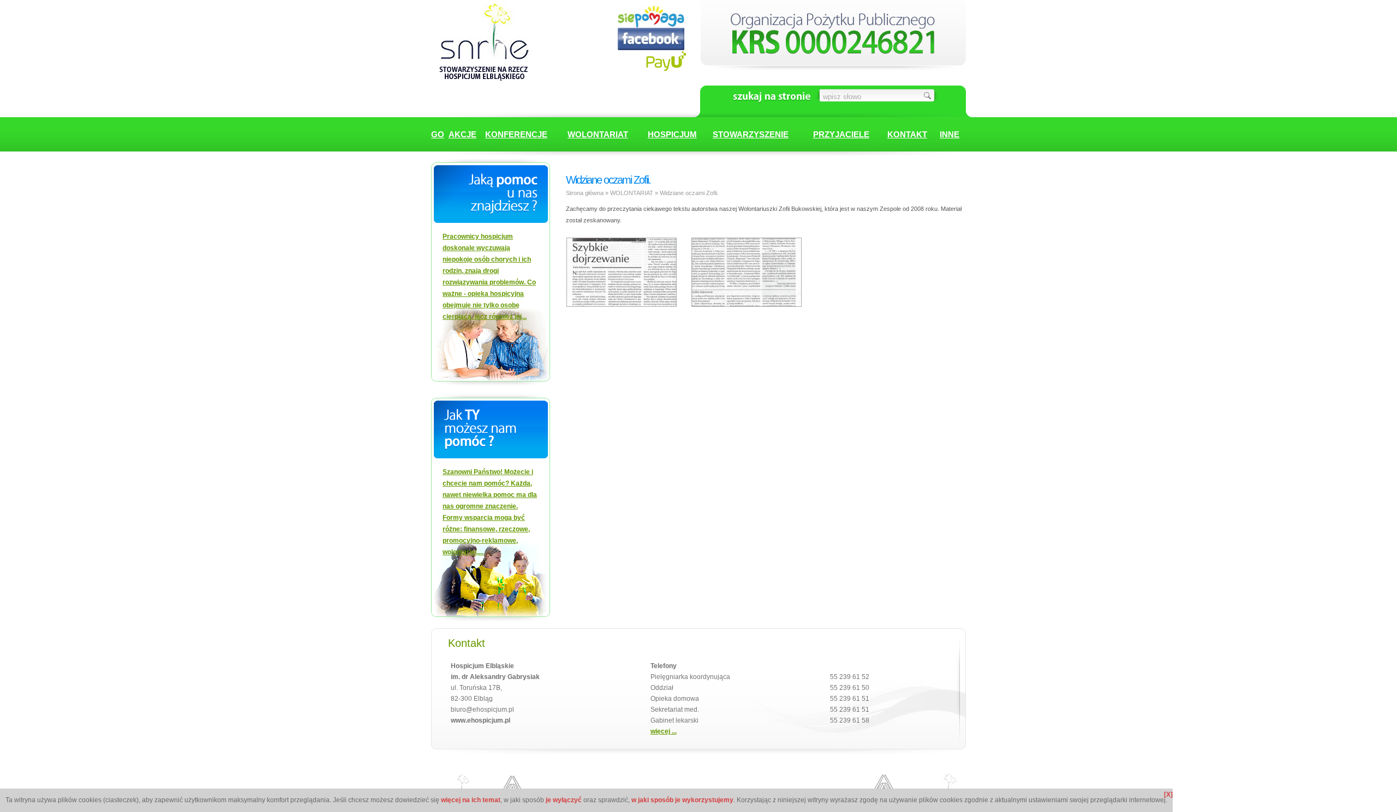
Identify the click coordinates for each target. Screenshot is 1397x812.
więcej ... (663, 731)
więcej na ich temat (470, 800)
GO (437, 134)
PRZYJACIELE (841, 134)
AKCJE (462, 134)
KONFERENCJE (516, 134)
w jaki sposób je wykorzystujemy (682, 800)
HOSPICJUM (672, 134)
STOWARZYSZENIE (751, 134)
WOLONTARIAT (598, 134)
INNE (949, 134)
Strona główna (585, 193)
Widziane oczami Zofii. (689, 193)
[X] (1168, 794)
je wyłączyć (564, 800)
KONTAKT (907, 134)
